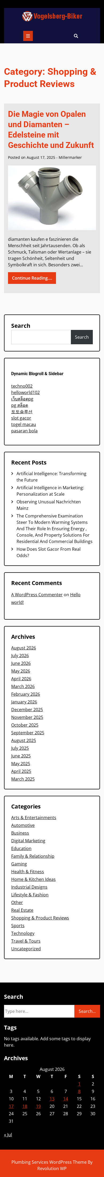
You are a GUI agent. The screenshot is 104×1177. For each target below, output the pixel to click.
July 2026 (20, 655)
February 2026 (25, 694)
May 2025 (20, 763)
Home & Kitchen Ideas (33, 879)
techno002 (22, 386)
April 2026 (21, 679)
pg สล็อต (19, 405)
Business (20, 833)
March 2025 (23, 779)
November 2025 (27, 717)
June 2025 (21, 756)
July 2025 (20, 748)
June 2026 (21, 663)
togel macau (23, 424)
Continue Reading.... (32, 278)
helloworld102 (25, 392)
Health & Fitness (27, 872)
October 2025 (24, 725)
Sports (18, 926)
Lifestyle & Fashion (30, 895)
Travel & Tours (26, 941)
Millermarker (70, 157)
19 (38, 1106)
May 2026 (20, 671)
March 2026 (23, 686)
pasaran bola (24, 431)
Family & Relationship (32, 856)
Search (20, 325)
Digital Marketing (28, 841)
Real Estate (22, 910)
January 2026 (24, 702)
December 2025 (27, 709)
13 (52, 1099)
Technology (22, 933)
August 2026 (23, 648)
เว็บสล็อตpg (22, 399)
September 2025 (27, 733)
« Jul (8, 1135)
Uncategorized (26, 949)
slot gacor (21, 418)
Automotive (23, 825)
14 (65, 1099)
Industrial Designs (29, 887)
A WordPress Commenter (37, 595)
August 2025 (23, 740)
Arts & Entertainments (33, 817)
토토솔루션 (22, 412)
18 (24, 1106)
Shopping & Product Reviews (40, 918)
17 (11, 1106)
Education (21, 848)
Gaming (19, 864)
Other (17, 902)
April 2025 (21, 771)
